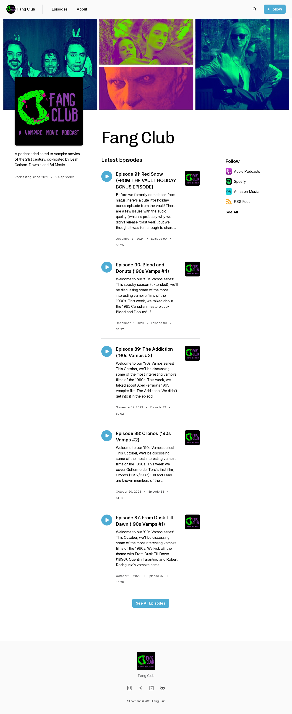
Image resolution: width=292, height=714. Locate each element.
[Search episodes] (254, 9)
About (82, 9)
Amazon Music (246, 191)
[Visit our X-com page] (140, 688)
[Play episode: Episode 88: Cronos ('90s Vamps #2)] (106, 435)
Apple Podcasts (247, 171)
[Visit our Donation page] (162, 688)
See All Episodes (150, 603)
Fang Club (26, 9)
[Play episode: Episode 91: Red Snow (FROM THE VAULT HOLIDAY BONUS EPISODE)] (106, 176)
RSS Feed (242, 201)
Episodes (60, 9)
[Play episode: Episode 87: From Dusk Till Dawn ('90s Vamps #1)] (106, 520)
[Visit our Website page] (151, 688)
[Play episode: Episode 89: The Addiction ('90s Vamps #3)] (106, 351)
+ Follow (274, 9)
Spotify (240, 181)
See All (232, 212)
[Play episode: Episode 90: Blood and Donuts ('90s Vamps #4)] (106, 267)
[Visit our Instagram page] (129, 688)
